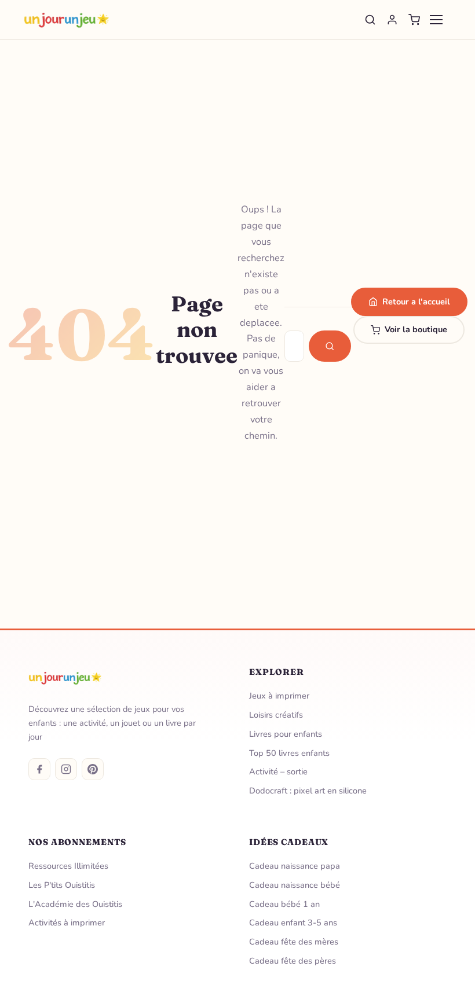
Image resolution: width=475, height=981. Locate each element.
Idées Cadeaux (288, 842)
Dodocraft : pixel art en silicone (308, 790)
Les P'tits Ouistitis (61, 885)
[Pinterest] (93, 769)
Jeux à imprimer (279, 695)
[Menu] (436, 19)
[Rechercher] (370, 19)
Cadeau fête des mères (293, 941)
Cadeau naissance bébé (294, 885)
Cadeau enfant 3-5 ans (293, 922)
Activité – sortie (278, 771)
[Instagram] (66, 769)
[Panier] (414, 19)
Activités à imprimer (66, 922)
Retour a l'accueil (416, 301)
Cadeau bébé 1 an (284, 904)
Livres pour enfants (285, 734)
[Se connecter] (392, 19)
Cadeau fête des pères (292, 961)
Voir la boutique (416, 329)
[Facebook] (39, 769)
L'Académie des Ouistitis (75, 904)
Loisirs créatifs (276, 715)
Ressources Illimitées (68, 866)
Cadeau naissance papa (294, 866)
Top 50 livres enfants (289, 753)
